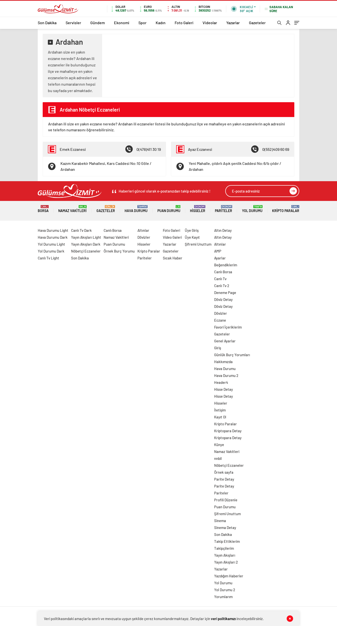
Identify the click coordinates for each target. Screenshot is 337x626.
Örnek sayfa (223, 472)
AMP (217, 251)
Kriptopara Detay (228, 431)
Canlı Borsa (113, 230)
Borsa (43, 209)
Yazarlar (233, 22)
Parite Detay (224, 479)
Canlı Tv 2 (221, 285)
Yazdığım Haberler (228, 576)
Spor (142, 22)
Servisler (73, 22)
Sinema (220, 520)
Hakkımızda (223, 361)
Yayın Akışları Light (86, 237)
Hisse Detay (223, 389)
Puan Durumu (168, 209)
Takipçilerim (224, 548)
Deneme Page (225, 292)
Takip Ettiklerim (227, 541)
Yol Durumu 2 (224, 589)
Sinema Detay (225, 527)
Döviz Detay (223, 299)
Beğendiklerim (225, 265)
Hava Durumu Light (53, 230)
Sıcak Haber (172, 258)
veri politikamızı (223, 618)
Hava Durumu (136, 209)
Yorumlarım (223, 596)
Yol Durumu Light (51, 244)
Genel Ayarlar (225, 341)
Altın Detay (223, 230)
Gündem (97, 22)
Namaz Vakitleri (72, 209)
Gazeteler (257, 22)
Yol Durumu (252, 209)
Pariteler (223, 209)
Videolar (210, 22)
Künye (219, 444)
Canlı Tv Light (48, 258)
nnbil (218, 458)
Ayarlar (220, 258)
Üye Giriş (192, 230)
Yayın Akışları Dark (85, 244)
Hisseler (197, 209)
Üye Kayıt (192, 237)
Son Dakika (47, 22)
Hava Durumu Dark (53, 237)
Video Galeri (172, 237)
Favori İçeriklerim (228, 327)
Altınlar (143, 230)
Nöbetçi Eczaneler (86, 251)
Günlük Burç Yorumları (232, 354)
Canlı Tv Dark (81, 230)
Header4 (221, 382)
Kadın (161, 22)
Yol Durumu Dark (51, 251)
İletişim (220, 410)
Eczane (220, 320)
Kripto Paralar (285, 209)
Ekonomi (121, 22)
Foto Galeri (184, 22)
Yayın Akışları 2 (226, 562)
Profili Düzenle (225, 500)
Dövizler (143, 237)
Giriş (217, 348)
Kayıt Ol (220, 417)
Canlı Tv (220, 278)
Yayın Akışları (224, 555)
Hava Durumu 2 (226, 375)
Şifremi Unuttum (198, 244)
